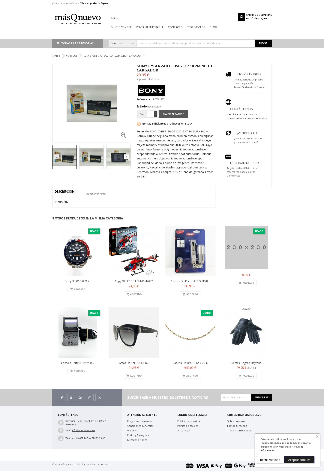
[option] (64, 157)
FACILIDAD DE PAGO (244, 163)
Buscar (263, 43)
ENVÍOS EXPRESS (249, 74)
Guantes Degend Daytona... (246, 363)
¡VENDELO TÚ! (247, 133)
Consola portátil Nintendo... (77, 363)
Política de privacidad (189, 421)
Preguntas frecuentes (139, 421)
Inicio (114, 18)
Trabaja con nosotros (239, 430)
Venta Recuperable (150, 27)
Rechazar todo (270, 460)
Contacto (175, 27)
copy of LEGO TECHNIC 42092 (134, 281)
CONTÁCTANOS (241, 109)
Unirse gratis (89, 3)
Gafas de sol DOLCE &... (134, 363)
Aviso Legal (183, 430)
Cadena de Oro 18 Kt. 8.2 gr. (190, 363)
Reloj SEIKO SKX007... (78, 281)
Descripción (65, 191)
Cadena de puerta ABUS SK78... (190, 281)
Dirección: (70, 421)
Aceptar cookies (299, 460)
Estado (142, 106)
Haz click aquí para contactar (242, 114)
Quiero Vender (121, 27)
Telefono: (70, 438)
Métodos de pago (137, 440)
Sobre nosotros (236, 421)
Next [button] (126, 156)
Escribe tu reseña (237, 425)
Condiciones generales (140, 425)
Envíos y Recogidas (138, 435)
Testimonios (196, 27)
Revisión (61, 202)
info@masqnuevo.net (83, 430)
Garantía (132, 430)
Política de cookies (187, 425)
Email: (68, 430)
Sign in (105, 3)
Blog (213, 27)
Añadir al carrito (173, 114)
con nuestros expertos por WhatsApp (247, 118)
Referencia (143, 99)
